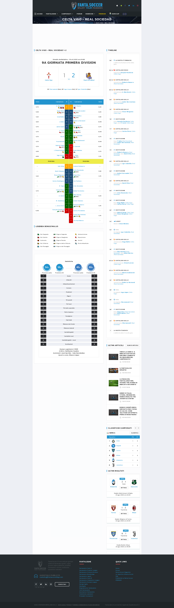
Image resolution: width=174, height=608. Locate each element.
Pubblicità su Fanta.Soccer (124, 578)
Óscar (62, 137)
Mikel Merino (77, 195)
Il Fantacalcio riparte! (126, 369)
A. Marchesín (60, 106)
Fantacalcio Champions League (89, 580)
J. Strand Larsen (59, 150)
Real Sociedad (89, 80)
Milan (118, 455)
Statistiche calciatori (86, 594)
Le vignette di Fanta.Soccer (124, 574)
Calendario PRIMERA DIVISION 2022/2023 (79, 23)
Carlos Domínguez (58, 181)
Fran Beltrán (60, 141)
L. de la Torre (60, 206)
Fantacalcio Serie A (85, 568)
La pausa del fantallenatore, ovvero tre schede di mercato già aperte (128, 382)
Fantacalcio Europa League (88, 582)
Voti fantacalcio (84, 590)
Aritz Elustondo (79, 170)
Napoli (118, 446)
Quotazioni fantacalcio (87, 592)
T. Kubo (76, 155)
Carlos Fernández (79, 211)
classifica (134, 433)
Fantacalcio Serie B (85, 578)
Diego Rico (77, 175)
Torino (113, 513)
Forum (79, 14)
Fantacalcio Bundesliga (86, 574)
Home (61, 23)
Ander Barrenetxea (80, 214)
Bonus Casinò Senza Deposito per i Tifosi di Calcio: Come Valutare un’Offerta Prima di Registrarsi (128, 411)
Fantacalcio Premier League (88, 570)
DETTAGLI (124, 488)
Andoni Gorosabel (79, 111)
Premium (102, 14)
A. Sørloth (77, 146)
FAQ (117, 576)
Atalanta (119, 460)
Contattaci (62, 584)
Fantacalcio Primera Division (88, 572)
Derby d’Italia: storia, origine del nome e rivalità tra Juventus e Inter (128, 396)
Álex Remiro (77, 106)
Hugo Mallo (60, 111)
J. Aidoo (61, 122)
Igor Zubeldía (82, 89)
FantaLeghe (51, 14)
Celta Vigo (49, 80)
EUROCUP (115, 14)
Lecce (118, 450)
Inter (118, 441)
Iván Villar (61, 166)
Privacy (69, 605)
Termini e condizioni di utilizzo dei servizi (86, 605)
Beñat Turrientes (79, 191)
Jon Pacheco (78, 181)
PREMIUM (119, 580)
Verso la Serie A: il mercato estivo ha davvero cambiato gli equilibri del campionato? (127, 355)
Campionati (66, 14)
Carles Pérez (60, 190)
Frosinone (113, 538)
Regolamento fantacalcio (87, 588)
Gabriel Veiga (60, 145)
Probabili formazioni (86, 596)
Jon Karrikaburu (79, 220)
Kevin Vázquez (59, 171)
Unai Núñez (60, 117)
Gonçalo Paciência (58, 210)
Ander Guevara (78, 201)
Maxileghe (82, 586)
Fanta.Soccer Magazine (123, 572)
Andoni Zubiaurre (79, 166)
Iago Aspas (68, 89)
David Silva (77, 131)
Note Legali (62, 605)
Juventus (119, 465)
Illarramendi (54, 89)
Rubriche (89, 14)
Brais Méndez (78, 150)
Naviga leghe (83, 584)
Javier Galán (60, 127)
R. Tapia (61, 186)
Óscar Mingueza (59, 175)
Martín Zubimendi (79, 140)
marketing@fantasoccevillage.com (51, 577)
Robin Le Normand (79, 121)
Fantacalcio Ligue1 (85, 576)
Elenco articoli (132, 345)
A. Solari (61, 196)
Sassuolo (134, 487)
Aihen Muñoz (78, 116)
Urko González (78, 186)
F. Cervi (62, 131)
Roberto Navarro (79, 205)
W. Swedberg (60, 201)
